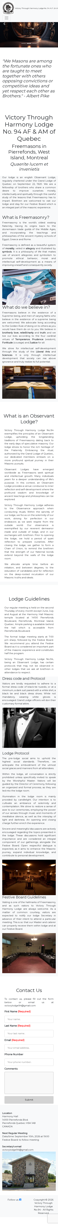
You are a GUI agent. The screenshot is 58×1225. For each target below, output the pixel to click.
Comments (11, 1068)
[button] (4, 23)
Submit (29, 1099)
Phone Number (13, 1054)
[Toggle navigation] (6, 18)
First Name (17, 1011)
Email (14, 1040)
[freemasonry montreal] (20, 1199)
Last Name (17, 1025)
